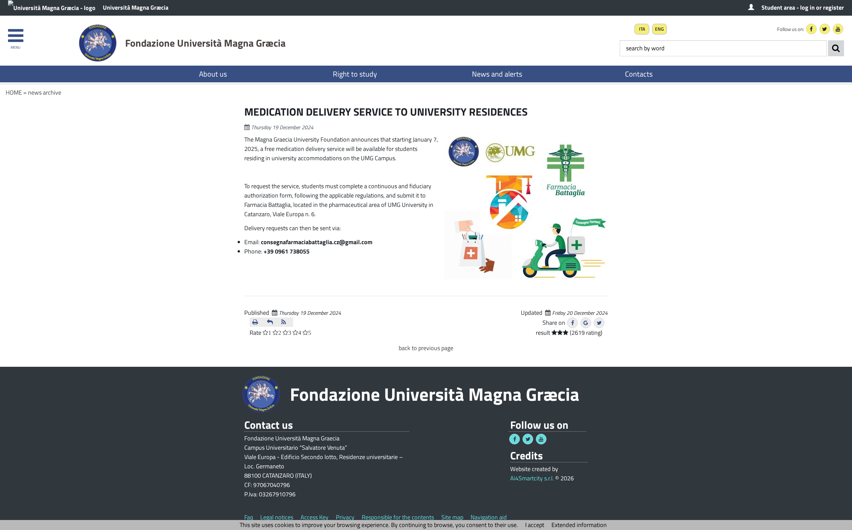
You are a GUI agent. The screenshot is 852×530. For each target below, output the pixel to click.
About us (213, 74)
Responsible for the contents (398, 517)
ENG (659, 29)
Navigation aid (489, 517)
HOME (14, 92)
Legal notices (276, 517)
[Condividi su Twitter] (599, 322)
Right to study (355, 74)
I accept (534, 524)
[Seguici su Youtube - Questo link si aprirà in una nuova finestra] (838, 29)
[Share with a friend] (271, 322)
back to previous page (426, 347)
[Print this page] (257, 322)
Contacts (639, 74)
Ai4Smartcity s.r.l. (532, 478)
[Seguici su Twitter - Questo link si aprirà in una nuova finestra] (824, 29)
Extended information (579, 524)
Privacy (345, 517)
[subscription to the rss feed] (286, 322)
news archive (44, 92)
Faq (248, 517)
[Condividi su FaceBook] (572, 322)
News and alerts (497, 74)
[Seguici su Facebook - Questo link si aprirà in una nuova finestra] (811, 29)
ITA (642, 29)
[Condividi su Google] (585, 322)
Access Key (314, 517)
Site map (452, 517)
